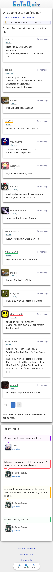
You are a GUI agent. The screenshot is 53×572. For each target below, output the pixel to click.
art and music (12, 231)
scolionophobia (18, 210)
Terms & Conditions (26, 548)
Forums (15, 17)
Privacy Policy (26, 554)
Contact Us (26, 560)
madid (13, 100)
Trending (33, 567)
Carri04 (14, 186)
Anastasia (15, 166)
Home (6, 17)
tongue (8, 70)
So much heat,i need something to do (22, 438)
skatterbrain (16, 314)
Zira (14, 445)
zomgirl (14, 385)
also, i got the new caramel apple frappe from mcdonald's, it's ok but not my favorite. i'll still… (26, 492)
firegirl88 (15, 293)
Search (26, 567)
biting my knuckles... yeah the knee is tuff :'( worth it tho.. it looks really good (25, 464)
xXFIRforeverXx (13, 341)
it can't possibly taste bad (17, 519)
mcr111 (9, 39)
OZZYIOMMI (16, 142)
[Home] (26, 4)
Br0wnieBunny (19, 472)
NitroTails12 (11, 252)
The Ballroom (27, 17)
